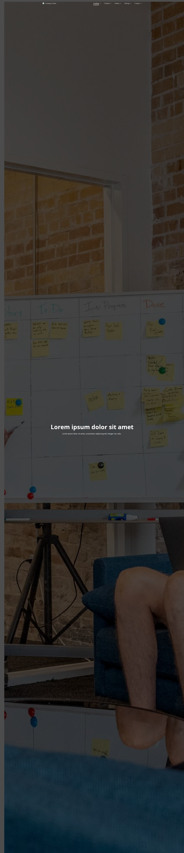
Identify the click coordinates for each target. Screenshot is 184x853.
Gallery (116, 3)
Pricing (127, 3)
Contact (137, 3)
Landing (96, 3)
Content (106, 3)
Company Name (50, 3)
